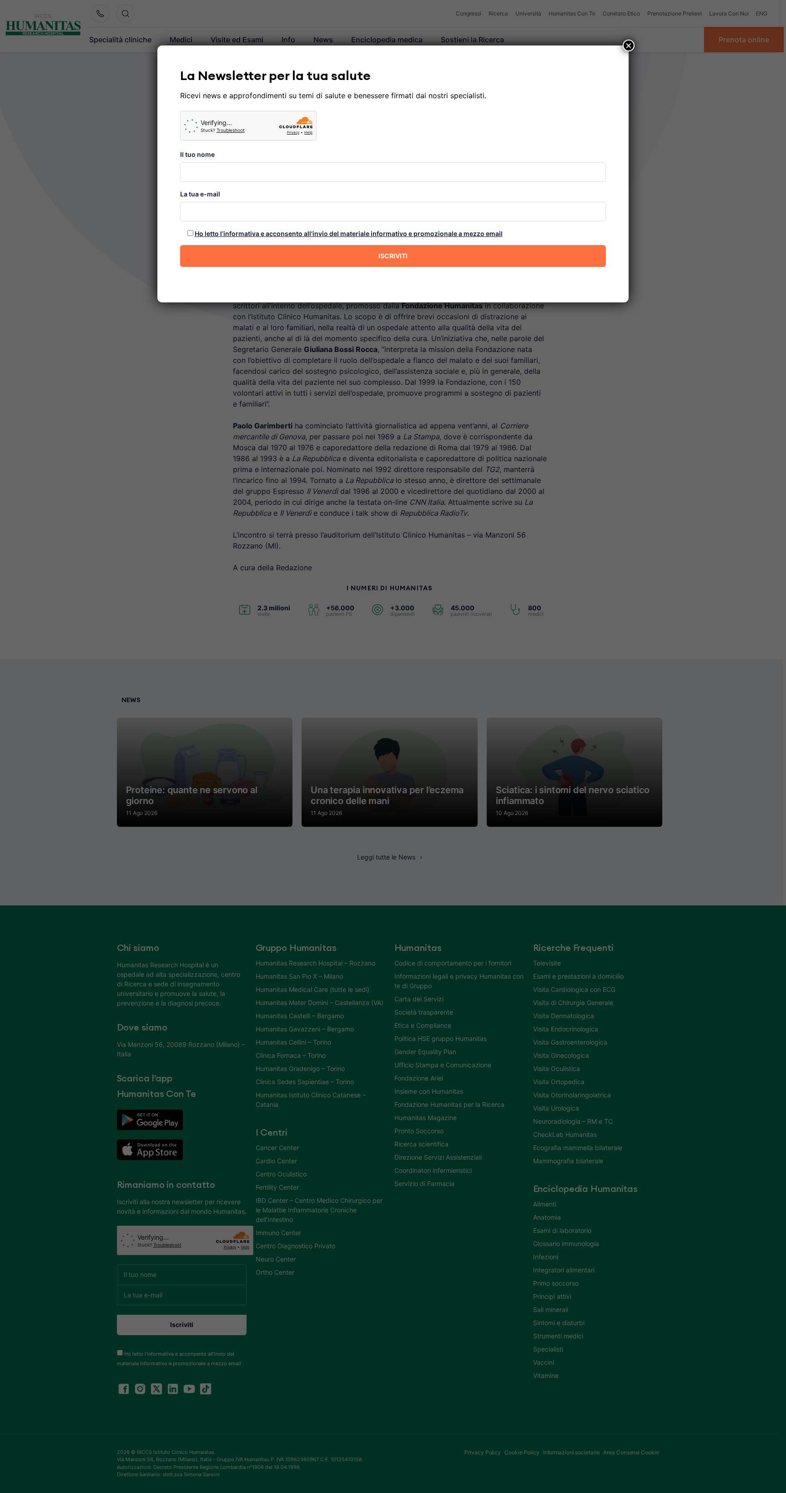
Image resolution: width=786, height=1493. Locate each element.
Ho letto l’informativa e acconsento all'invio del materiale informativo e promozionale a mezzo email (349, 233)
